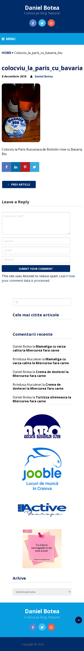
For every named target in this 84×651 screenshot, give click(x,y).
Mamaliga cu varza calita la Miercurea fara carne (39, 348)
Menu (10, 39)
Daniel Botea (42, 7)
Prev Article (20, 184)
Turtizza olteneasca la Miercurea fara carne (42, 399)
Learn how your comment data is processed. (38, 278)
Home (6, 53)
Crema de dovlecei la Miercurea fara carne (41, 374)
